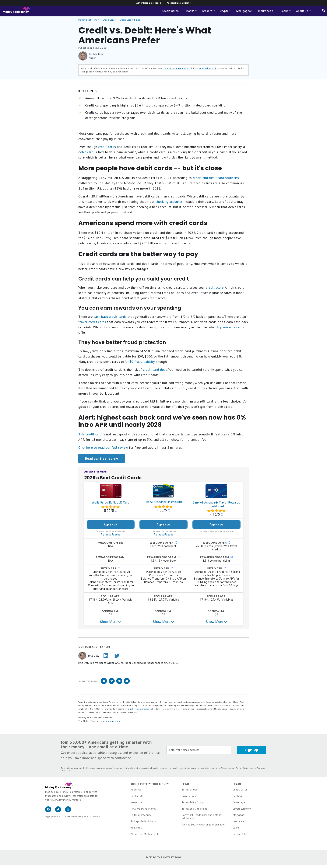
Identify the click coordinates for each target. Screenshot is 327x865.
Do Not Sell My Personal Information (203, 824)
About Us (136, 789)
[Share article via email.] (127, 683)
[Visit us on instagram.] (69, 811)
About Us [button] (301, 12)
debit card (85, 152)
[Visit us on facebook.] (50, 811)
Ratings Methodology (143, 821)
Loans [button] (284, 12)
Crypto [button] (226, 12)
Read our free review (101, 458)
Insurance (238, 821)
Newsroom (137, 802)
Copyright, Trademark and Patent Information (201, 816)
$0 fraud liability (142, 361)
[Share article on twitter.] (112, 683)
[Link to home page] (16, 11)
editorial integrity (208, 68)
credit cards (107, 147)
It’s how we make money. (176, 68)
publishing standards (139, 709)
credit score (215, 287)
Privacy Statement (244, 768)
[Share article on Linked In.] (119, 683)
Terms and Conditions (194, 808)
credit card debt (155, 369)
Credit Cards (109, 19)
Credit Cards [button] (172, 12)
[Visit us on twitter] (60, 811)
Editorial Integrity (141, 815)
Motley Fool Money (88, 19)
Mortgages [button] (245, 12)
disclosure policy (112, 721)
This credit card (90, 434)
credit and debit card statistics (216, 178)
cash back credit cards (110, 316)
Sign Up (251, 749)
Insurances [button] (264, 12)
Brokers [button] (209, 12)
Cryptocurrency (242, 808)
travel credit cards (92, 322)
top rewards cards (230, 327)
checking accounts (169, 201)
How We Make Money (143, 808)
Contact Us (137, 796)
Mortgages (239, 815)
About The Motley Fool (144, 834)
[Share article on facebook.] (104, 683)
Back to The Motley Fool (164, 857)
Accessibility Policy (193, 802)
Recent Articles (241, 834)
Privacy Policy (190, 796)
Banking (237, 796)
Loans (236, 827)
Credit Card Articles (129, 19)
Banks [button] (192, 12)
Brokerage (239, 802)
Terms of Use (190, 789)
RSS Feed (136, 827)
